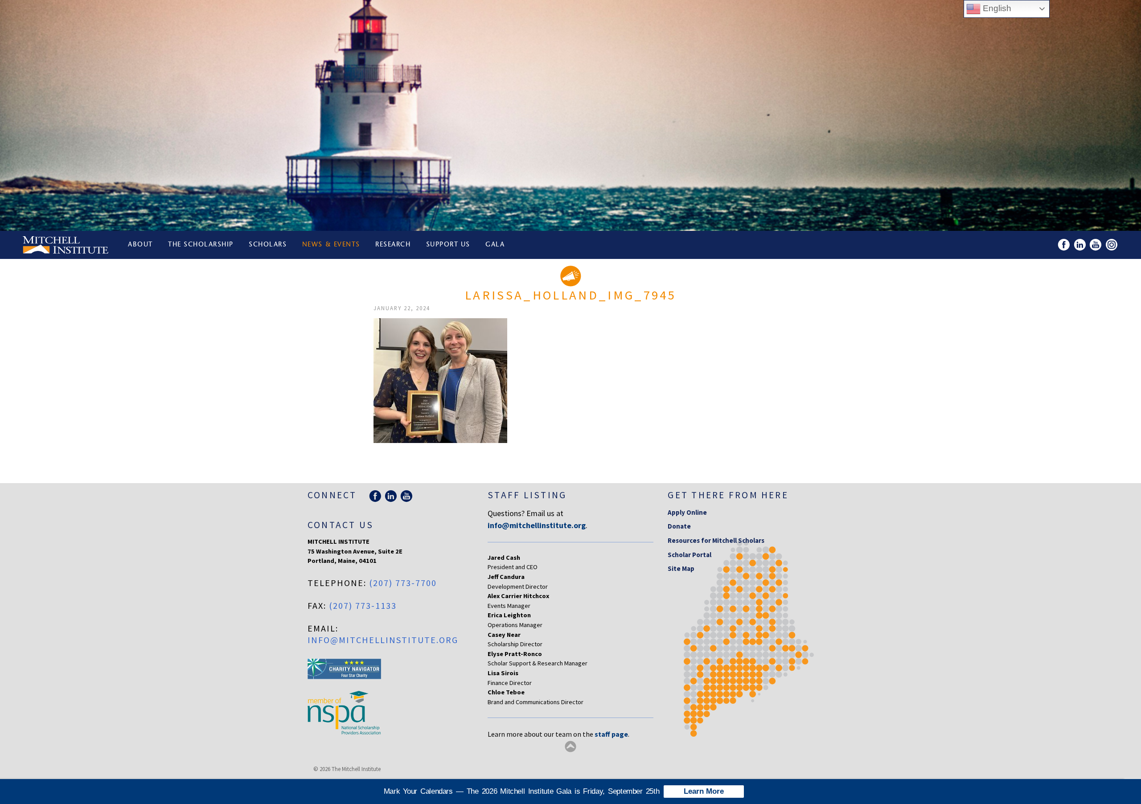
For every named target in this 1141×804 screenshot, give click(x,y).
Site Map (681, 568)
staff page (611, 734)
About (140, 245)
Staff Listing (527, 495)
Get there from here (728, 495)
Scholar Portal (689, 554)
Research (392, 245)
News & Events (331, 245)
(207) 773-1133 (363, 605)
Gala (495, 245)
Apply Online (687, 512)
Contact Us (340, 525)
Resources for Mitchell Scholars (716, 540)
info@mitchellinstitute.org (383, 639)
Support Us (448, 245)
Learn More (704, 791)
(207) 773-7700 (403, 582)
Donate (679, 526)
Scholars (268, 245)
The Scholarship (201, 245)
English (996, 8)
